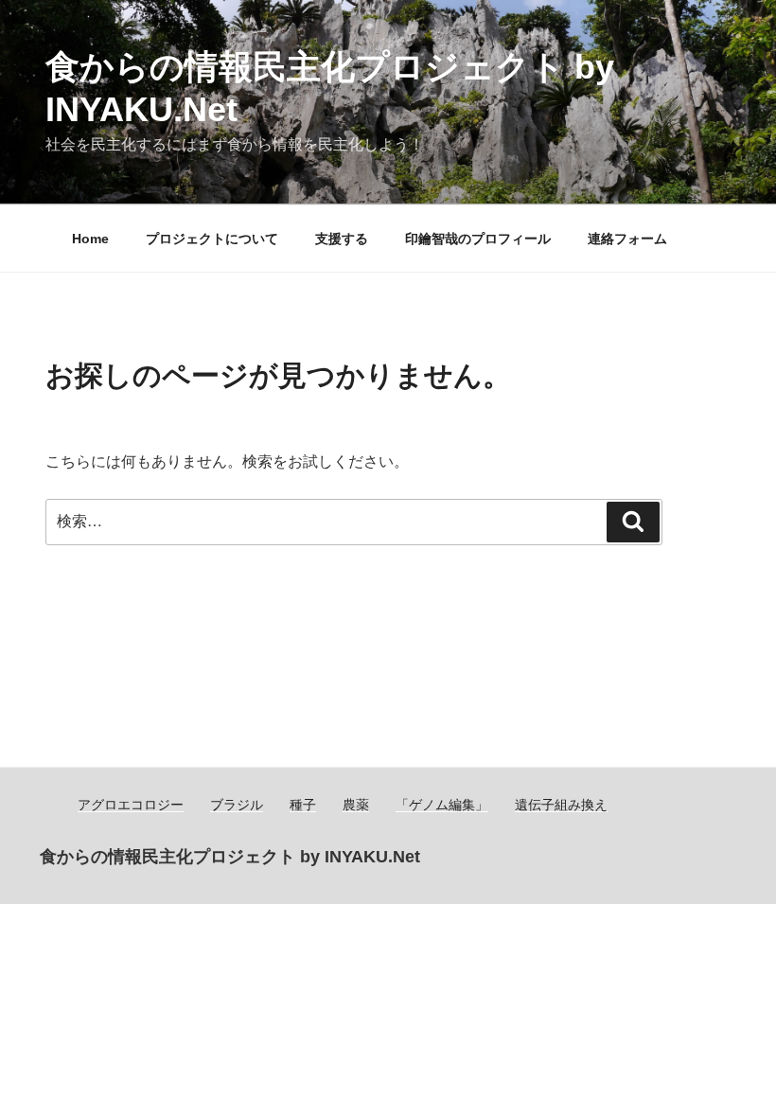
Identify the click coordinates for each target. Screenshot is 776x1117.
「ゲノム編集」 (442, 804)
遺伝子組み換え (561, 804)
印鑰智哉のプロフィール (478, 238)
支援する (341, 238)
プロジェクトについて (212, 238)
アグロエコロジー (131, 804)
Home (90, 238)
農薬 (356, 804)
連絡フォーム (627, 238)
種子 (303, 804)
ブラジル (236, 804)
